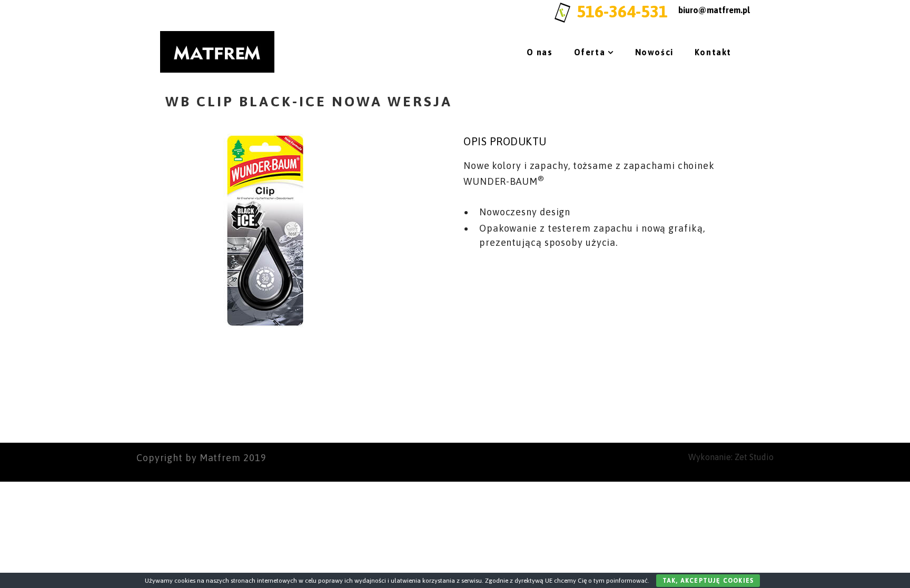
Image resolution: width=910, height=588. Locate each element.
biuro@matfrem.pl (714, 10)
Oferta (590, 52)
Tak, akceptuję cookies (708, 580)
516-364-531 (622, 11)
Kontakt (713, 52)
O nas (540, 52)
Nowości (654, 52)
